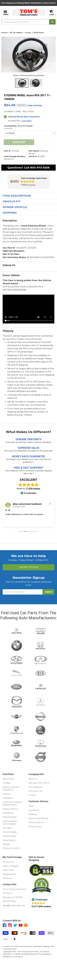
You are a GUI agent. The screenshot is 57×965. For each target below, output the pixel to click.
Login (5, 866)
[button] (28, 182)
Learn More (26, 121)
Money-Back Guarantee (29, 3)
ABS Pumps (8, 779)
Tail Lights (7, 828)
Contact (32, 795)
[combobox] (28, 21)
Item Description (17, 195)
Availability (8, 128)
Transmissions (9, 840)
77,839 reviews (33, 488)
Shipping (10, 212)
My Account (8, 862)
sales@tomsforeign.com (14, 905)
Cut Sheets (33, 810)
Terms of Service (36, 822)
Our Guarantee (35, 787)
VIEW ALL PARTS (11, 848)
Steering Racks (10, 817)
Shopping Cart (9, 874)
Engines (6, 794)
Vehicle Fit (12, 201)
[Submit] (52, 21)
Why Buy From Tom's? (39, 783)
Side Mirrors (8, 813)
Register (15, 866)
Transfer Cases (9, 836)
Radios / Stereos (10, 809)
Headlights (8, 798)
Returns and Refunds (38, 818)
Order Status (8, 870)
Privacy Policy (34, 826)
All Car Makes (16, 32)
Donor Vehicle (15, 207)
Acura (28, 32)
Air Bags (6, 783)
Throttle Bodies (10, 832)
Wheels (6, 844)
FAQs (31, 806)
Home (4, 32)
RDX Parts (39, 32)
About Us (32, 779)
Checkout (7, 878)
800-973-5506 (40, 167)
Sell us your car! (35, 791)
